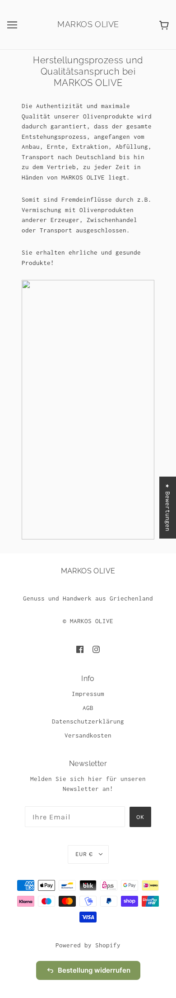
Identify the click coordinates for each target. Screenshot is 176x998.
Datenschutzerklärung (88, 721)
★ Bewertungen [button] (167, 507)
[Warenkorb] (164, 24)
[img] (80, 649)
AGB (88, 707)
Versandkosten (88, 735)
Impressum (88, 693)
